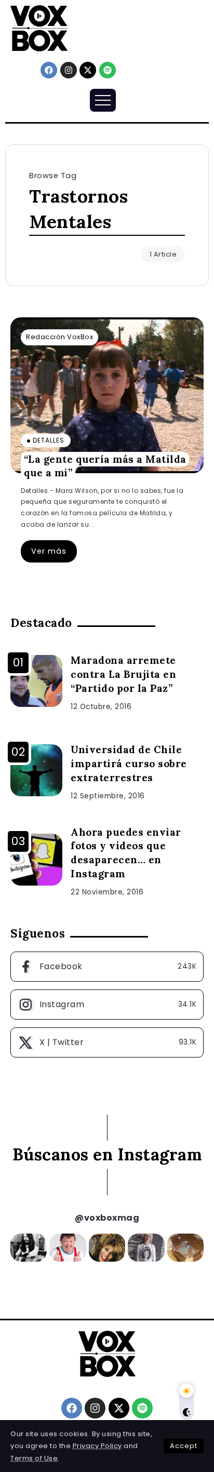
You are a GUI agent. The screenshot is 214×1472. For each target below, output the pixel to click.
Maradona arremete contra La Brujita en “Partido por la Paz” (123, 674)
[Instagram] (68, 70)
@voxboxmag (107, 1218)
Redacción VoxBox (59, 336)
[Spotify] (107, 70)
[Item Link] (107, 395)
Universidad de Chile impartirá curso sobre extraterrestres (129, 763)
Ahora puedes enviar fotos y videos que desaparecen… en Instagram (126, 853)
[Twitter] (107, 1042)
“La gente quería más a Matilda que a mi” (105, 466)
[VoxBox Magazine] (39, 28)
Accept (183, 1446)
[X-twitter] (87, 70)
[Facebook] (49, 70)
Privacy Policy (97, 1446)
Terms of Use (34, 1458)
